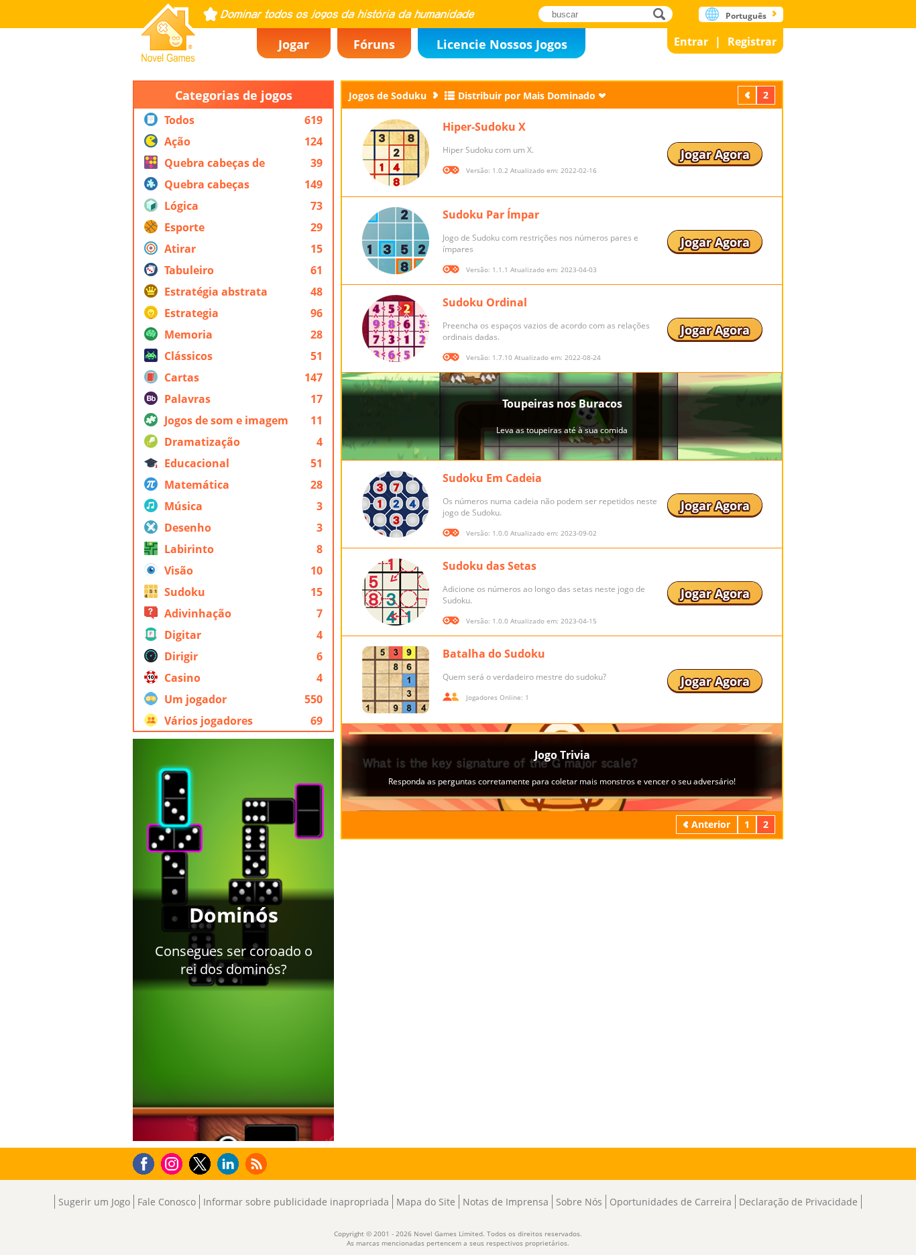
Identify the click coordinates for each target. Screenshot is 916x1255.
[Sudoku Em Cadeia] (395, 504)
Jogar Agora (715, 154)
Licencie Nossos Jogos (502, 44)
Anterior (748, 94)
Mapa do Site (425, 1201)
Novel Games (168, 28)
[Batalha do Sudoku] (395, 679)
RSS (258, 1163)
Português (746, 15)
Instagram (173, 1163)
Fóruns (374, 44)
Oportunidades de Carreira (671, 1201)
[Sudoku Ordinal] (395, 328)
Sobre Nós (579, 1201)
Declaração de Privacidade (798, 1201)
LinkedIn (230, 1164)
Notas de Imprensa (506, 1201)
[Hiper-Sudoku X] (395, 152)
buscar (663, 13)
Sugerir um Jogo (94, 1201)
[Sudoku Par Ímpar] (395, 240)
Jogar (293, 44)
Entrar (691, 41)
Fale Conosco (166, 1201)
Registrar (752, 41)
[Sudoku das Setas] (395, 591)
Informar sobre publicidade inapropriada (296, 1201)
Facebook (147, 1162)
